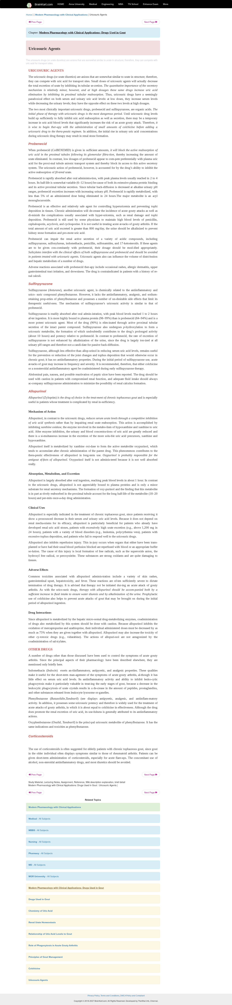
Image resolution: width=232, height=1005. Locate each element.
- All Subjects (39, 818)
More (165, 4)
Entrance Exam (150, 4)
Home (29, 14)
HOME (60, 4)
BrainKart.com (44, 4)
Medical (93, 4)
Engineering (108, 4)
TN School (133, 4)
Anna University (76, 4)
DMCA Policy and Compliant (132, 996)
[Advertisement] (185, 60)
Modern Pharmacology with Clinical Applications (61, 14)
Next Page (149, 22)
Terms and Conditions (110, 996)
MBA (120, 4)
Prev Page (36, 22)
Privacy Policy (94, 996)
